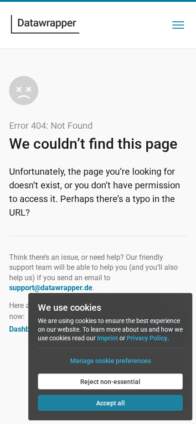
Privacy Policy (147, 338)
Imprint (107, 338)
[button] (178, 25)
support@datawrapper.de (51, 287)
